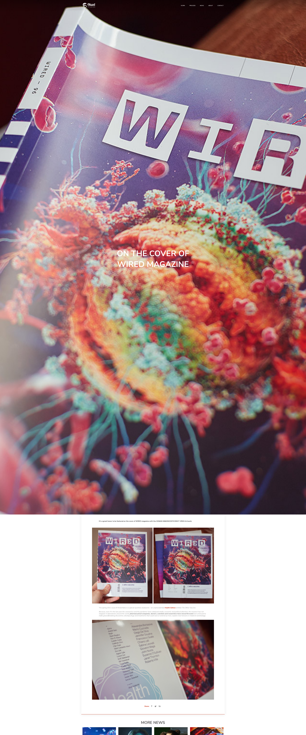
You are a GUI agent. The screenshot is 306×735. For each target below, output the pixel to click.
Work (183, 5)
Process (192, 5)
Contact (220, 5)
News (202, 5)
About (210, 5)
